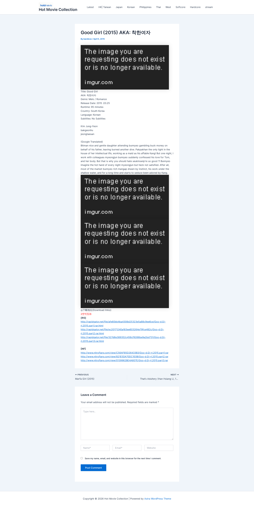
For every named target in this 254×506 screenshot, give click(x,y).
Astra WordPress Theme (157, 498)
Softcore (180, 7)
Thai (158, 7)
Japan (119, 7)
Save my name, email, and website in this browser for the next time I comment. (123, 458)
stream (209, 7)
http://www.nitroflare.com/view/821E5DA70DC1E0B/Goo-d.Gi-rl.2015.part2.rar (124, 356)
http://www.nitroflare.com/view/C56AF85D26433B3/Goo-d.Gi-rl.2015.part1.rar (124, 352)
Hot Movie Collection (58, 9)
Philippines (145, 7)
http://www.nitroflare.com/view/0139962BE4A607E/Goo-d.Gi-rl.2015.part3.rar (124, 360)
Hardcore (195, 7)
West (168, 7)
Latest (90, 7)
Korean (131, 7)
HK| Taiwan (104, 7)
